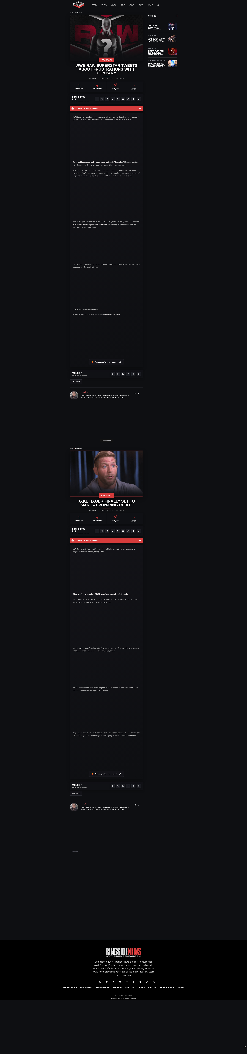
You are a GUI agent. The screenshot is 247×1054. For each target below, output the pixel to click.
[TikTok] (147, 981)
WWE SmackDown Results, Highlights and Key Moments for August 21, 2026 (156, 65)
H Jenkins (93, 78)
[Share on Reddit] (133, 374)
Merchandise (102, 987)
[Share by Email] (139, 374)
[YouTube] (123, 99)
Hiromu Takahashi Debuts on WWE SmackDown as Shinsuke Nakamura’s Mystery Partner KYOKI (156, 52)
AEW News (78, 448)
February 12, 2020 (112, 314)
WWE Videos (152, 35)
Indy (150, 5)
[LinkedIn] (113, 99)
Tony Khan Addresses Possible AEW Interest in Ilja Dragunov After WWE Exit (155, 27)
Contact (129, 987)
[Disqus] (106, 884)
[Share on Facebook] (113, 374)
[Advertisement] (87, 247)
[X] (102, 99)
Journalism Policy (147, 987)
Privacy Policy (167, 987)
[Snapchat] (133, 99)
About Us (117, 987)
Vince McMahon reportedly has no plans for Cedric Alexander (97, 162)
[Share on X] (118, 374)
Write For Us (86, 987)
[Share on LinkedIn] (123, 374)
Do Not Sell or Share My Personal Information (123, 998)
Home (94, 5)
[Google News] (107, 99)
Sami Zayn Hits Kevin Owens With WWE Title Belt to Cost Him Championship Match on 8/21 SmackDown (156, 40)
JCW (141, 5)
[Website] (135, 393)
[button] (158, 5)
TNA (123, 5)
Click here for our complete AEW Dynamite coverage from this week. (100, 594)
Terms (181, 987)
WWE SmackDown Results (156, 60)
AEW (113, 5)
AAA (131, 5)
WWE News (78, 12)
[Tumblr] (127, 981)
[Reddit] (139, 99)
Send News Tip (70, 987)
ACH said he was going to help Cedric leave (90, 225)
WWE (104, 5)
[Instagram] (128, 99)
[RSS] (154, 981)
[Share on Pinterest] (128, 374)
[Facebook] (97, 99)
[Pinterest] (118, 99)
